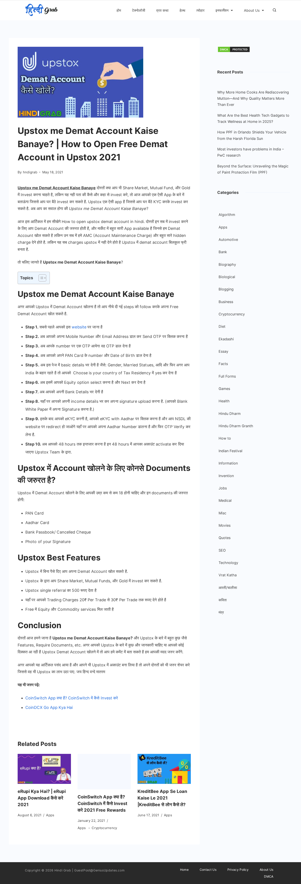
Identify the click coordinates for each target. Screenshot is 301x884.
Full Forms (227, 376)
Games (224, 388)
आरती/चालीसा (228, 587)
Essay (223, 351)
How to (225, 438)
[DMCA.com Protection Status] (233, 51)
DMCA (268, 876)
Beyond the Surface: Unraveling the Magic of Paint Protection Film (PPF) (252, 169)
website (78, 327)
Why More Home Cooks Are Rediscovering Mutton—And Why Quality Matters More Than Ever (253, 98)
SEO (222, 550)
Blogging (226, 289)
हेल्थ (182, 10)
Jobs (223, 488)
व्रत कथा (162, 10)
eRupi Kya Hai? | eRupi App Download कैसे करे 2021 (42, 798)
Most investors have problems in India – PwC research (250, 152)
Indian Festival (230, 451)
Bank (223, 252)
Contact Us (208, 869)
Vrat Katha (228, 575)
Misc (222, 513)
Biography (227, 264)
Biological (227, 277)
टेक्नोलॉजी (138, 10)
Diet (222, 326)
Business (226, 302)
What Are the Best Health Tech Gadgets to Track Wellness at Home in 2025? (253, 118)
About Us (252, 10)
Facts (223, 363)
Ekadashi (226, 339)
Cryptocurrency (104, 828)
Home (184, 869)
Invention (226, 476)
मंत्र (221, 612)
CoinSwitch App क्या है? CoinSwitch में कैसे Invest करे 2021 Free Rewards (102, 803)
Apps (50, 815)
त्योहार (200, 10)
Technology (228, 562)
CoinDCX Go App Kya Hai (49, 707)
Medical (225, 500)
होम (119, 10)
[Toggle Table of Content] (40, 278)
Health (224, 401)
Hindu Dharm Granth (236, 426)
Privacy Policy (238, 869)
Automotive (228, 239)
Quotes (224, 538)
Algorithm (227, 214)
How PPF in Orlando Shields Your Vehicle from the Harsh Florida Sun (251, 135)
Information (228, 463)
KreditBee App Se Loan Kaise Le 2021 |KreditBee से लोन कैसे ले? (162, 798)
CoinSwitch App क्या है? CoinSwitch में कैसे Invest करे (71, 698)
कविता (223, 600)
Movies (224, 525)
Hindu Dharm (230, 413)
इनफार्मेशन (222, 10)
